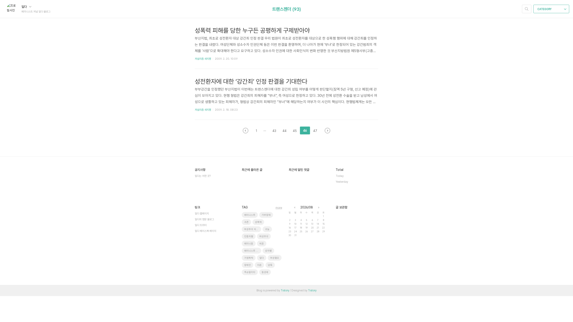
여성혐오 (274, 257)
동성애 (265, 272)
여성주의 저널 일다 (252, 229)
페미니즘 (248, 243)
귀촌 (246, 222)
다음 (327, 130)
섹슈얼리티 (249, 272)
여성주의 (263, 236)
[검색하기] (526, 9)
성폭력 (258, 222)
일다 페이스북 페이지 (205, 231)
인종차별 (248, 236)
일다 (24, 6)
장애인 (247, 265)
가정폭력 (248, 257)
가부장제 (266, 215)
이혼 (259, 265)
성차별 (268, 250)
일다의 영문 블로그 (204, 219)
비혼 (261, 243)
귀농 (267, 229)
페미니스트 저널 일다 (252, 250)
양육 (270, 265)
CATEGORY (544, 9)
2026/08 (306, 207)
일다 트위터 (201, 225)
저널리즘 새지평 (203, 58)
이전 (245, 130)
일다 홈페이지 (202, 213)
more (279, 207)
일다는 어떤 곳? (203, 176)
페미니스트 (249, 215)
